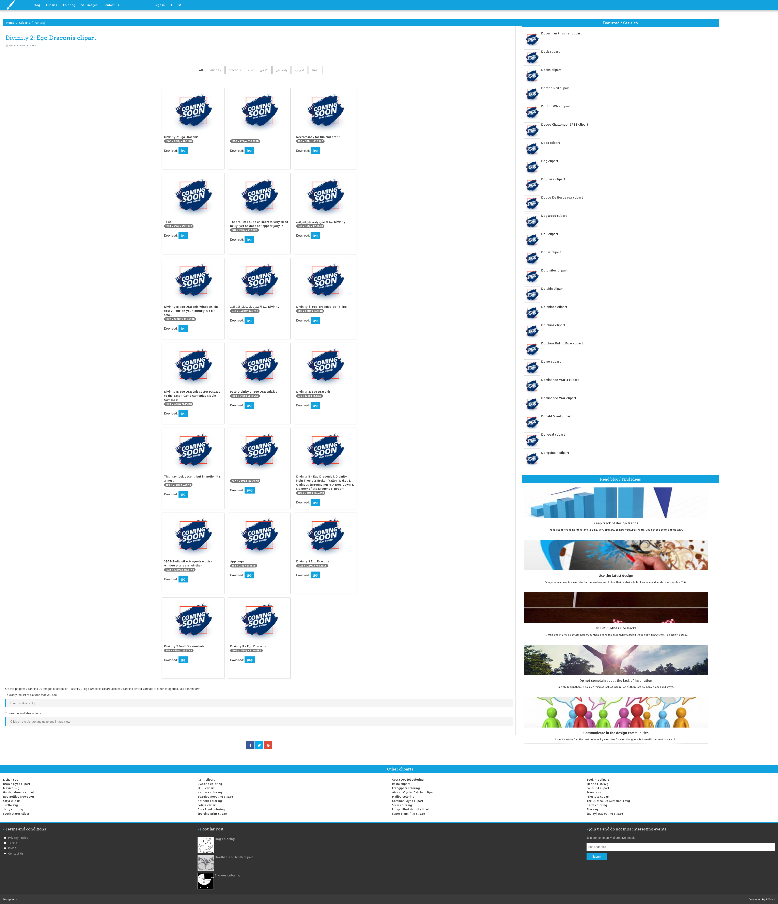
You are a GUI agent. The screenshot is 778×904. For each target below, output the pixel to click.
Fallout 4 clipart (598, 788)
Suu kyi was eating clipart (605, 813)
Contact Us (111, 5)
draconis (235, 70)
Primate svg (595, 792)
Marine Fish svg (597, 783)
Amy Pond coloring (211, 809)
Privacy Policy (18, 837)
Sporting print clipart (212, 813)
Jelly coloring (13, 809)
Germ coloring (597, 805)
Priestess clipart (598, 796)
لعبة (250, 70)
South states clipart (17, 813)
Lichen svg (10, 779)
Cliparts (51, 5)
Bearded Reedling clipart (215, 796)
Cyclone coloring (210, 783)
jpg (183, 150)
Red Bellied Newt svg (18, 796)
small (316, 70)
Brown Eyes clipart (16, 783)
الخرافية (300, 70)
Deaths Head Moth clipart (234, 857)
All (201, 70)
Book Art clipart (598, 779)
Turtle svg (10, 805)
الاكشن (264, 70)
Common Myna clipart (407, 800)
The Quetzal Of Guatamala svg (608, 800)
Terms (12, 843)
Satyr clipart (11, 800)
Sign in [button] (160, 5)
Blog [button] (36, 5)
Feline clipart (207, 805)
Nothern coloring (210, 800)
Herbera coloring (210, 792)
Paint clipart (206, 779)
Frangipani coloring (406, 788)
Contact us (16, 853)
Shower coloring (227, 875)
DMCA (12, 848)
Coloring (69, 5)
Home (10, 22)
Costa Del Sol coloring (408, 779)
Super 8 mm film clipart (408, 813)
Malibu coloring (403, 796)
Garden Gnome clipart (18, 792)
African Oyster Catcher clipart (413, 792)
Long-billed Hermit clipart (411, 809)
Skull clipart (206, 788)
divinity (215, 70)
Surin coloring (402, 805)
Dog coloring (225, 839)
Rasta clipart (401, 783)
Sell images (89, 5)
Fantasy (40, 22)
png (250, 490)
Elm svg (592, 809)
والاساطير (281, 70)
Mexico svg (11, 788)
